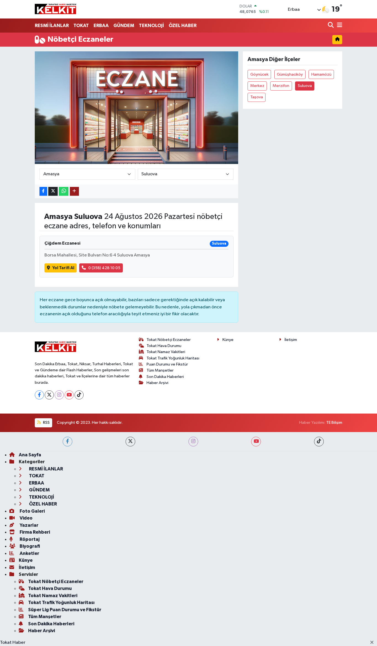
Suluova (305, 86)
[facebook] (67, 441)
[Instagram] (59, 394)
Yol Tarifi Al (63, 268)
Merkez (257, 86)
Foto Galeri (32, 511)
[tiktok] (319, 441)
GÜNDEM (123, 25)
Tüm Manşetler (160, 370)
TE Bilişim (334, 422)
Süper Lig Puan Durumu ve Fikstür (64, 609)
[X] (49, 394)
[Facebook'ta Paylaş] (43, 191)
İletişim (291, 340)
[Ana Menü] (339, 25)
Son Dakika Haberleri (165, 377)
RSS (46, 422)
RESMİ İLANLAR (52, 25)
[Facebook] (39, 394)
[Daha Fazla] (74, 191)
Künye (227, 340)
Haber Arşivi (157, 383)
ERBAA (101, 25)
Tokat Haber (12, 642)
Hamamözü (321, 74)
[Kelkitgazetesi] (55, 9)
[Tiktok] (79, 394)
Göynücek (259, 74)
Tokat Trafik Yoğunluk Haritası (173, 358)
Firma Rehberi (34, 532)
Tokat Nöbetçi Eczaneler (169, 340)
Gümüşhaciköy (290, 74)
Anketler (29, 553)
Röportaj (29, 539)
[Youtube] (69, 394)
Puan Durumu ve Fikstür (167, 364)
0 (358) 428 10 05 (104, 268)
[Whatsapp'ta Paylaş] (63, 191)
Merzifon (281, 86)
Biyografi (29, 546)
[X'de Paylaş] (53, 191)
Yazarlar (28, 525)
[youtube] (256, 441)
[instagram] (193, 441)
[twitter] (130, 441)
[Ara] (331, 25)
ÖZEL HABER (183, 25)
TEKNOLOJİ (151, 25)
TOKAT (81, 25)
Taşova (256, 97)
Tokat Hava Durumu (164, 346)
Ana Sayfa (30, 454)
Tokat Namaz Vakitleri (166, 352)
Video (26, 518)
